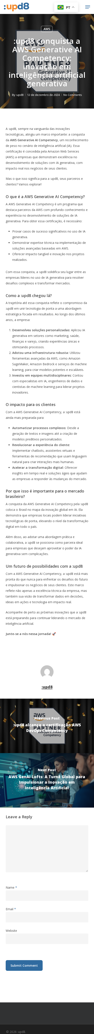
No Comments (72, 95)
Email (11, 909)
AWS (47, 29)
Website (11, 931)
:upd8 (19, 95)
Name (11, 887)
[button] (87, 7)
